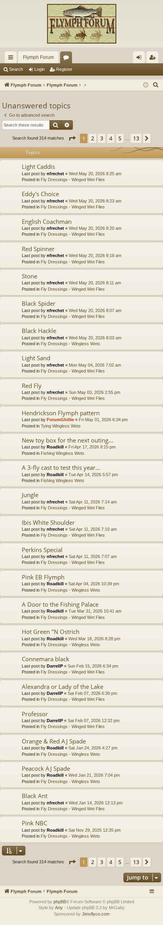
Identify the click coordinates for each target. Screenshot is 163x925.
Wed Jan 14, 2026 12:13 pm (96, 802)
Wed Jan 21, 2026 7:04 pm (94, 775)
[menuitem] (155, 85)
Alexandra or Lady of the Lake (62, 686)
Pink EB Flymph (43, 577)
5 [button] (119, 138)
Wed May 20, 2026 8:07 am (95, 310)
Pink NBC (34, 823)
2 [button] (92, 138)
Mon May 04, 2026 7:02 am (95, 365)
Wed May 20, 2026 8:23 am (95, 201)
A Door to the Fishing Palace (60, 604)
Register (64, 69)
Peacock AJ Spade (46, 768)
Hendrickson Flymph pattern (61, 413)
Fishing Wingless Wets (62, 453)
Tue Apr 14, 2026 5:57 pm (93, 474)
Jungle (30, 495)
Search (16, 69)
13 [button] (136, 138)
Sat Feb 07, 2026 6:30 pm (92, 693)
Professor (35, 714)
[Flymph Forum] (81, 23)
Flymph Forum (38, 57)
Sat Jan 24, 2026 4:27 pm (93, 747)
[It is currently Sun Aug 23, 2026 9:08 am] (145, 85)
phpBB (59, 901)
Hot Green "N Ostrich (51, 632)
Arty (59, 907)
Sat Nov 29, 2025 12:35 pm (94, 830)
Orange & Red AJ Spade (54, 741)
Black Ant (34, 796)
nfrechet (55, 173)
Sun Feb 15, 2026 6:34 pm (93, 666)
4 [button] (110, 138)
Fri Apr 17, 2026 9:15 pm (92, 447)
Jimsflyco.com (96, 914)
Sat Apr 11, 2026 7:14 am (93, 501)
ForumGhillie (60, 419)
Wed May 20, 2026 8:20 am (95, 228)
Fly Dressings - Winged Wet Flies (73, 179)
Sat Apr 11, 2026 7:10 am (93, 529)
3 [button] (101, 138)
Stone (29, 276)
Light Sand (36, 358)
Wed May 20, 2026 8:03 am (95, 337)
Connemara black (45, 659)
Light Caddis (38, 166)
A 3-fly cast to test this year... (61, 467)
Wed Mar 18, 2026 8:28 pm (94, 638)
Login (39, 69)
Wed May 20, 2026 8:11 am (95, 282)
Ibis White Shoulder (48, 522)
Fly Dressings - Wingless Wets (70, 343)
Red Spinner (38, 249)
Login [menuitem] (140, 59)
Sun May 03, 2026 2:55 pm (94, 392)
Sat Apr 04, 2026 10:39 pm (93, 583)
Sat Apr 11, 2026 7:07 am (93, 556)
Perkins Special (42, 550)
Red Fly (32, 386)
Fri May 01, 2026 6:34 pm (103, 419)
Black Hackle (39, 331)
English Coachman (47, 221)
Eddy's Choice (40, 194)
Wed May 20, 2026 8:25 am (95, 173)
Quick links (12, 59)
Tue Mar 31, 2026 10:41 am (94, 611)
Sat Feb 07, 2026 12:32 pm (93, 720)
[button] (72, 138)
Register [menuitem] (154, 59)
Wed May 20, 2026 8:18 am (95, 255)
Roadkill (55, 447)
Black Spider (38, 303)
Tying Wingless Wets (61, 426)
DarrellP (55, 666)
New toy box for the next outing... (67, 440)
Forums (67, 59)
